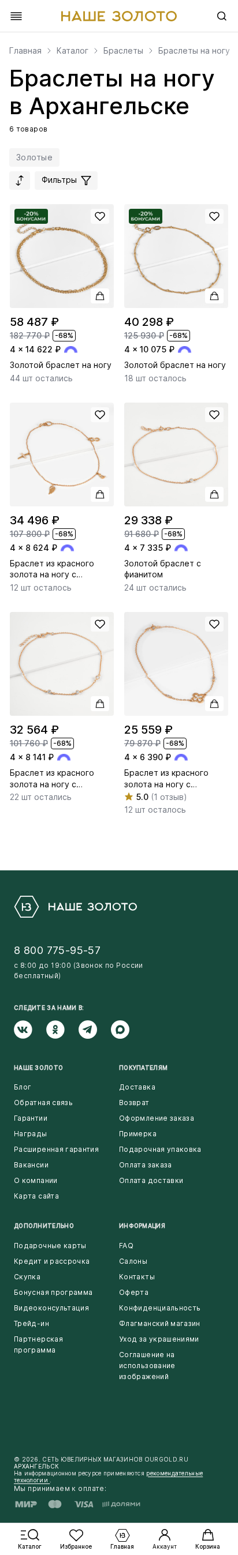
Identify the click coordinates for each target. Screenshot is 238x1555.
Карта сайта (36, 1196)
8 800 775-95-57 (57, 950)
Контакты (137, 1276)
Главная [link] (25, 51)
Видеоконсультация (51, 1308)
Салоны (133, 1261)
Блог (22, 1087)
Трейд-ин (31, 1323)
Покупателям (143, 1067)
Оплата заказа (145, 1164)
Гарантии (30, 1118)
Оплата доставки (151, 1180)
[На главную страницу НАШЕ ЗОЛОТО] (75, 907)
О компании (36, 1180)
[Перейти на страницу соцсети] (30, 1029)
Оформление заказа (156, 1118)
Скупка (27, 1276)
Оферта (133, 1292)
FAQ (126, 1245)
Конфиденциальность (159, 1308)
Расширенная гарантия (56, 1149)
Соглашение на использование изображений (147, 1365)
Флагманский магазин (159, 1323)
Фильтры (60, 180)
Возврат (134, 1102)
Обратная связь (43, 1102)
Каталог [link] (72, 51)
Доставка (137, 1087)
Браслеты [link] (123, 51)
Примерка (138, 1133)
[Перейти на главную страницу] (119, 16)
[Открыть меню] (16, 16)
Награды (30, 1133)
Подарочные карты (50, 1245)
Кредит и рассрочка (52, 1261)
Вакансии (31, 1164)
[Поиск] (222, 16)
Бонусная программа (53, 1292)
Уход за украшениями (159, 1339)
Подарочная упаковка (160, 1149)
